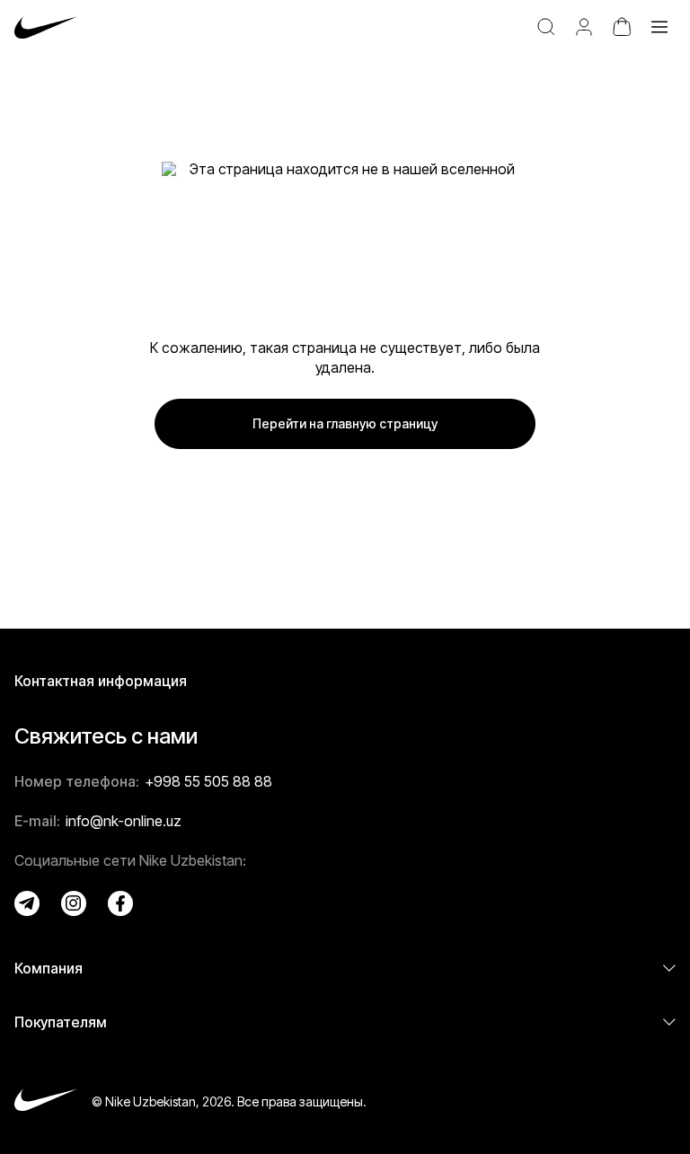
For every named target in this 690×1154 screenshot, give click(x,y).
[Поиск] (546, 27)
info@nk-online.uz (123, 821)
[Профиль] (584, 27)
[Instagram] (73, 903)
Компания (48, 968)
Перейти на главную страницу (345, 423)
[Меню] (659, 27)
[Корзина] (622, 27)
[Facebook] (120, 903)
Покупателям (60, 1022)
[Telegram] (27, 903)
